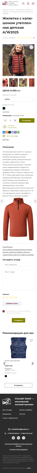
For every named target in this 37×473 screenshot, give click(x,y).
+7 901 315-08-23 (13, 433)
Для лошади (7, 410)
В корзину (26, 120)
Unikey (29, 468)
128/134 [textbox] (7, 99)
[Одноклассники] (6, 132)
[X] (9, 132)
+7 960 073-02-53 (26, 433)
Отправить (18, 320)
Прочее (22, 414)
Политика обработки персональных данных (18, 445)
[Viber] (15, 132)
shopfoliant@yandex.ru (20, 429)
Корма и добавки (25, 410)
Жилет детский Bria (12, 361)
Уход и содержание (10, 418)
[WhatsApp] (18, 132)
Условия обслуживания (18, 449)
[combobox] (18, 99)
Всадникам (7, 414)
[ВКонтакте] (4, 132)
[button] (23, 3)
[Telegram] (12, 132)
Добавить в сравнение (12, 126)
